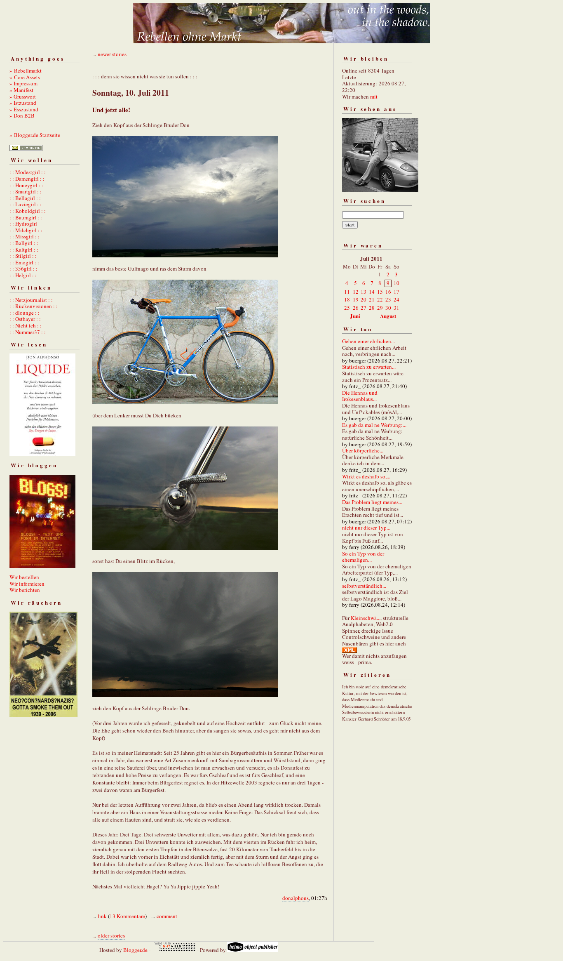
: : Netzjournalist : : (31, 300)
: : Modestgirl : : (27, 172)
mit (374, 96)
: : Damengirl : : (27, 178)
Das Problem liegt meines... (372, 502)
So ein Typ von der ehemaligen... (363, 557)
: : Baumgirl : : (25, 217)
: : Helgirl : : (23, 275)
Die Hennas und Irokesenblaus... (360, 396)
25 (347, 307)
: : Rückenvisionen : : (33, 306)
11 (347, 291)
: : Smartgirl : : (25, 191)
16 (388, 291)
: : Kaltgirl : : (23, 249)
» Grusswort (22, 96)
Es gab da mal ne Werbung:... (374, 425)
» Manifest (21, 90)
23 (388, 299)
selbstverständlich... (364, 585)
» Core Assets (24, 77)
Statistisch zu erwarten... (369, 366)
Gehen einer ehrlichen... (368, 341)
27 (363, 307)
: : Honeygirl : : (26, 185)
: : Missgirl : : (24, 236)
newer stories (112, 54)
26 (356, 307)
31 (396, 307)
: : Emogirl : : (24, 262)
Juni (355, 316)
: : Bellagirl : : (25, 198)
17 (396, 291)
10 (396, 283)
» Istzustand (22, 102)
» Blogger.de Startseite (34, 135)
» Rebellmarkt (25, 70)
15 (380, 291)
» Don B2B (22, 115)
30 (388, 307)
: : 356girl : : (23, 268)
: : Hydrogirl (23, 223)
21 (372, 299)
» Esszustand (23, 109)
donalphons (295, 898)
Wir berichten (24, 590)
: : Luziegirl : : (25, 204)
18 (347, 299)
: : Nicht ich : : (25, 325)
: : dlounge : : (24, 312)
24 (396, 299)
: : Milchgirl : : (25, 230)
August (388, 316)
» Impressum (23, 83)
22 (380, 299)
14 (372, 291)
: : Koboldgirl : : (27, 210)
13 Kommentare (127, 916)
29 (380, 307)
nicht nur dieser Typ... (366, 527)
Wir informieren (27, 583)
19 (356, 299)
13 (363, 291)
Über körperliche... (362, 450)
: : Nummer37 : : (27, 332)
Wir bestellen (24, 577)
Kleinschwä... (365, 618)
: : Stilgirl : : (23, 255)
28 (372, 307)
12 (356, 291)
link (102, 916)
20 (363, 299)
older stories (111, 935)
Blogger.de (135, 950)
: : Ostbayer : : (25, 319)
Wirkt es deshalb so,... (366, 476)
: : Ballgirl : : (23, 243)
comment (167, 916)
